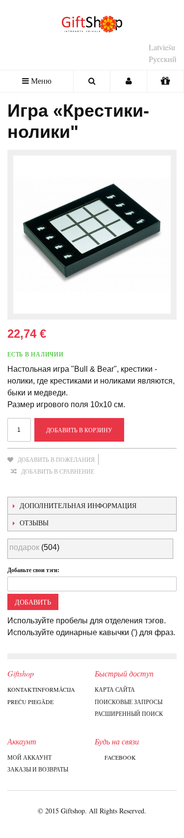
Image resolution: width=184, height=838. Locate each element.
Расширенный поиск (129, 713)
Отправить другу (17, 487)
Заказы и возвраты (37, 769)
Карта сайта (115, 689)
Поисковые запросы (128, 702)
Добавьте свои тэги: (33, 570)
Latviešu (162, 47)
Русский (163, 59)
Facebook (120, 757)
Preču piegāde (30, 702)
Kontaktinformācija (41, 689)
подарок (24, 547)
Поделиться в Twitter (56, 487)
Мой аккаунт (29, 757)
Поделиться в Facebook (36, 487)
